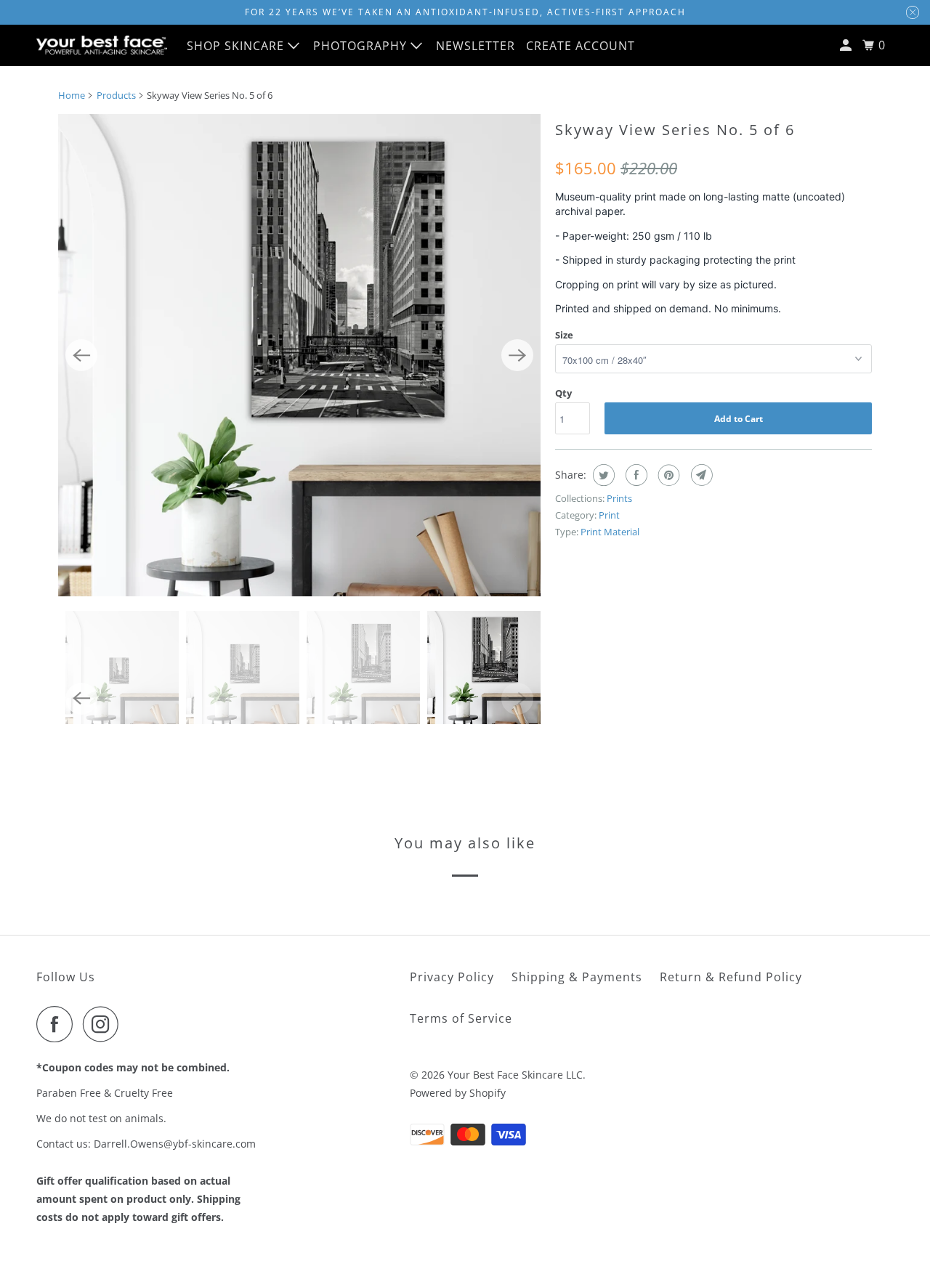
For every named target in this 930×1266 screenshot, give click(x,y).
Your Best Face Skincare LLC (515, 1075)
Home (71, 95)
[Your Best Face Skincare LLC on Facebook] (58, 1024)
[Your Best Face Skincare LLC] (101, 45)
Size (564, 334)
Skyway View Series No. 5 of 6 (675, 129)
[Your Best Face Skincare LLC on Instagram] (104, 1024)
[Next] (517, 355)
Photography (362, 46)
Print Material (610, 531)
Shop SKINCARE (237, 46)
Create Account (580, 46)
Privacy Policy (452, 977)
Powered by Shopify (458, 1093)
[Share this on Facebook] (634, 475)
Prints (619, 498)
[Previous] (81, 355)
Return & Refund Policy (731, 977)
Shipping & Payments (577, 977)
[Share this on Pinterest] (667, 475)
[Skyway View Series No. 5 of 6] (299, 355)
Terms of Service (461, 1018)
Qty (563, 392)
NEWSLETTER (475, 46)
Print (609, 515)
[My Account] (847, 45)
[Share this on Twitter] (602, 475)
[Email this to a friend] (700, 475)
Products (116, 95)
